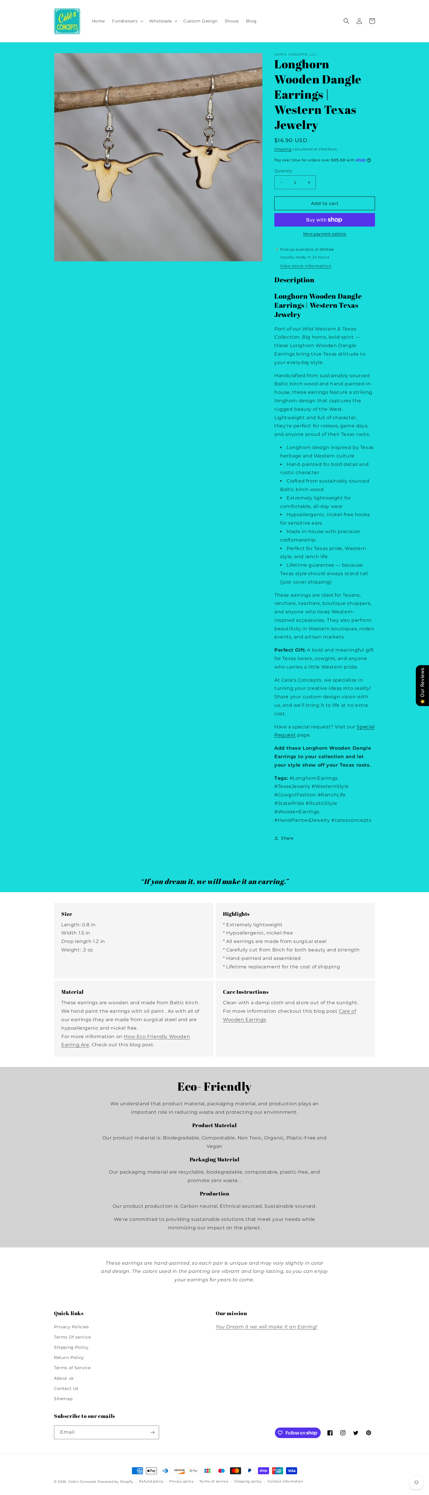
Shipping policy (248, 1481)
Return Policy (69, 1357)
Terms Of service (72, 1337)
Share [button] (287, 838)
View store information (305, 266)
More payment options (324, 234)
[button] (127, 21)
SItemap (63, 1398)
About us (64, 1378)
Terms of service (213, 1481)
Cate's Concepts (82, 1482)
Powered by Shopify (115, 1482)
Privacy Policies (71, 1326)
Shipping (283, 149)
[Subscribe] (152, 1432)
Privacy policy (181, 1481)
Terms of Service (72, 1367)
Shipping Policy (71, 1347)
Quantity (283, 170)
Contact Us (66, 1388)
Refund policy (151, 1481)
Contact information (285, 1481)
